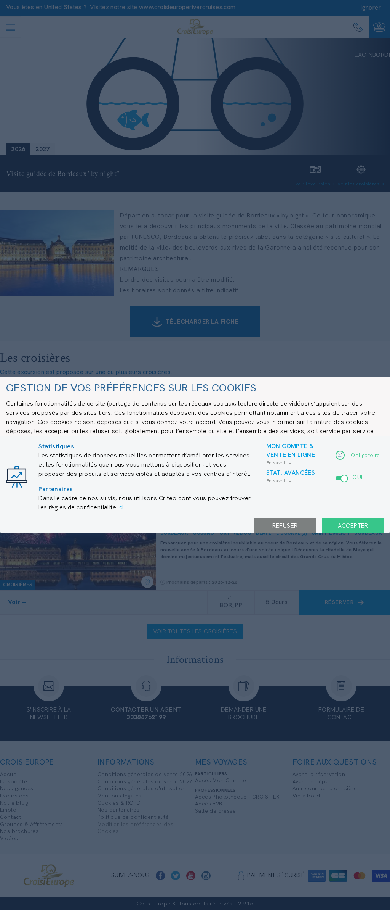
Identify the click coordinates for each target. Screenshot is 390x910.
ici (120, 507)
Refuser (285, 526)
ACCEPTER (353, 526)
